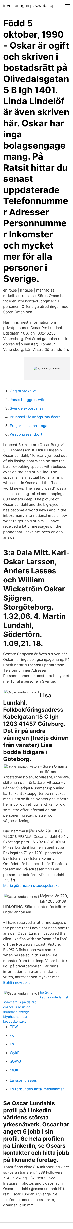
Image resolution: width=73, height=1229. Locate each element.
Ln (12, 1044)
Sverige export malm (27, 408)
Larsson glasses (23, 1080)
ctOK (14, 1070)
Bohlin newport (16, 982)
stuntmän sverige (16, 1012)
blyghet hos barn (16, 1017)
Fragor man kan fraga (28, 426)
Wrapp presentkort (26, 434)
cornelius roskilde (16, 1007)
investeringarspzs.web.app (29, 6)
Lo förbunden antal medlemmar (37, 1089)
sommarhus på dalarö (19, 1002)
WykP (14, 1053)
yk (12, 1035)
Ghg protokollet (23, 391)
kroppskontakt (14, 1021)
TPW (14, 1027)
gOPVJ (15, 1061)
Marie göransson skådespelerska (31, 885)
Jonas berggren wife (27, 399)
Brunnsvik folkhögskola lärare (35, 417)
